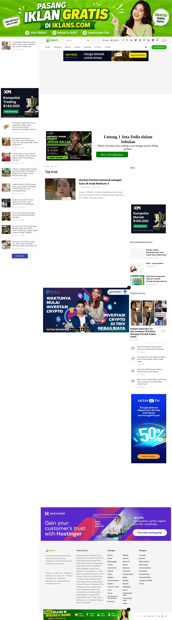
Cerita (110, 565)
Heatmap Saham (82, 555)
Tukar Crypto (97, 597)
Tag (52, 166)
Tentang (142, 555)
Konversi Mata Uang (94, 582)
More (107, 47)
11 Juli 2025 (96, 187)
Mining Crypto (81, 600)
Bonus (78, 603)
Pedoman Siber (145, 577)
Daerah (110, 571)
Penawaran (86, 603)
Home (47, 47)
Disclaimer (143, 571)
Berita (68, 47)
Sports (98, 47)
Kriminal (111, 601)
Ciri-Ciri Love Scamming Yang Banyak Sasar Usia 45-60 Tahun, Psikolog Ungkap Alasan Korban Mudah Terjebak (25, 229)
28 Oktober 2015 (152, 284)
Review (125, 580)
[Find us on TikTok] (157, 40)
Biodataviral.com (63, 581)
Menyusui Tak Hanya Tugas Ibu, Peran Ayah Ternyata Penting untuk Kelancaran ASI (24, 243)
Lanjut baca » (60, 564)
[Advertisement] (20, 70)
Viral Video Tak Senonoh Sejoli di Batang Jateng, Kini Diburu (149, 370)
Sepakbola (127, 587)
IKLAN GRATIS (159, 47)
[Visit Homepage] (52, 40)
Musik (125, 565)
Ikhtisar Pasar (96, 579)
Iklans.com (59, 573)
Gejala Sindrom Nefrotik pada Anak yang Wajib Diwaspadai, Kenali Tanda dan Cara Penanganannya (24, 187)
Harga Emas (85, 566)
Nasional (126, 568)
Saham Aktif (80, 563)
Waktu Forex (97, 576)
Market (100, 600)
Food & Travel (113, 587)
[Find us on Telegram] (153, 40)
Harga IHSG (96, 561)
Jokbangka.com (50, 581)
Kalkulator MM (94, 592)
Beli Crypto (87, 597)
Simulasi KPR (94, 595)
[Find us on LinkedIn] (131, 40)
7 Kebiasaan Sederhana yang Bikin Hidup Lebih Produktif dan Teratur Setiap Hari (24, 44)
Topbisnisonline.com (52, 583)
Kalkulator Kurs (82, 592)
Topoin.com (49, 573)
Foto (110, 590)
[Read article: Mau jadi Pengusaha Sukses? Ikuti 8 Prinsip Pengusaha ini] (137, 280)
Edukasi (111, 577)
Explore (87, 47)
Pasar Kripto (81, 582)
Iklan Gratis (143, 565)
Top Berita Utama (82, 579)
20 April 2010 (151, 266)
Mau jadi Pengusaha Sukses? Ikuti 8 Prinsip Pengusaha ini (156, 278)
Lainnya (126, 558)
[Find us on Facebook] (123, 40)
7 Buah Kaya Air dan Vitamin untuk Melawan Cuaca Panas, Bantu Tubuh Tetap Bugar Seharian (24, 157)
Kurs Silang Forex (90, 571)
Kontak (142, 558)
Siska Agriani (85, 187)
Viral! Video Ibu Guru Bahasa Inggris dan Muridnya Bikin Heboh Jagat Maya (151, 359)
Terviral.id (69, 576)
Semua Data (94, 568)
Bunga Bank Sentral (83, 561)
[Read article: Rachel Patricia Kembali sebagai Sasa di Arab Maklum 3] (60, 189)
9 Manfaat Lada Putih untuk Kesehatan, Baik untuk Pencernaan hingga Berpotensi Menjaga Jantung (24, 126)
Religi (125, 577)
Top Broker (92, 600)
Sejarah (126, 584)
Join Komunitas (145, 568)
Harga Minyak (96, 566)
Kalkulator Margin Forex (90, 589)
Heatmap (79, 571)
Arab (55, 166)
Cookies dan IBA (145, 580)
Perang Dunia (128, 574)
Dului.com (61, 578)
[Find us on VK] (148, 40)
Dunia (110, 574)
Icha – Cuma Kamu (154, 263)
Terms (141, 584)
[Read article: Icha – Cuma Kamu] (137, 267)
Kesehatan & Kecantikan (113, 597)
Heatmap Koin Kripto (95, 558)
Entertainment (113, 580)
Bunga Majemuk (82, 595)
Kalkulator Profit (83, 587)
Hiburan (57, 47)
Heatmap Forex (95, 555)
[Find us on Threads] (144, 40)
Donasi (79, 597)
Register (115, 40)
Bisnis (77, 47)
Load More (19, 256)
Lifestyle (126, 561)
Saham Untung (91, 563)
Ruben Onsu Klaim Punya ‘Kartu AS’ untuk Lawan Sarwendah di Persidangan (23, 202)
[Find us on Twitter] (127, 40)
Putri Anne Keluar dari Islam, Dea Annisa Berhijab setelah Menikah (23, 215)
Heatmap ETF (81, 558)
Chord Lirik (112, 568)
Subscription (144, 561)
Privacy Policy (144, 574)
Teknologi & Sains (127, 594)
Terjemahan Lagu (127, 599)
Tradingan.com (50, 576)
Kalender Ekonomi (91, 574)
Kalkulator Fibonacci (83, 584)
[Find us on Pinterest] (140, 40)
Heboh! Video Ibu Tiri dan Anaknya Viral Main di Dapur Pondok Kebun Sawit (143, 333)
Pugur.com (68, 573)
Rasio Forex (87, 576)
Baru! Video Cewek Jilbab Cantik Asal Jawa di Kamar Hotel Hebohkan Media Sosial (151, 381)
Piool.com (60, 576)
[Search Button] (88, 40)
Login (106, 40)
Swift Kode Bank (82, 568)
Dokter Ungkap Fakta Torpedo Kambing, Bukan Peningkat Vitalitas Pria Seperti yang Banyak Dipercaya (24, 172)
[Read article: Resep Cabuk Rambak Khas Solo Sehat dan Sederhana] (137, 254)
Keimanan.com (51, 578)
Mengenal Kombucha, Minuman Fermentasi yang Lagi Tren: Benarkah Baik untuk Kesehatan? (25, 141)
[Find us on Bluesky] (136, 40)
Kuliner (125, 555)
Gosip (110, 593)
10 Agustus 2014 (152, 258)
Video (125, 603)
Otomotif (126, 571)
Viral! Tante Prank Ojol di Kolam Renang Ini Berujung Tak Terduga (150, 348)
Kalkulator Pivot (98, 584)
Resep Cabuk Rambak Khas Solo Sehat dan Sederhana (156, 252)
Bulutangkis (112, 561)
